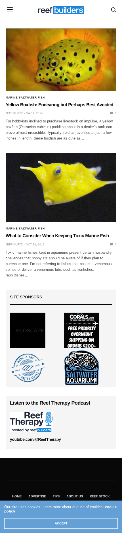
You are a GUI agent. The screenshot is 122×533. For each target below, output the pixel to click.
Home (17, 496)
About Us (74, 496)
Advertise (37, 496)
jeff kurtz (14, 113)
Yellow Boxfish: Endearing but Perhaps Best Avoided (59, 104)
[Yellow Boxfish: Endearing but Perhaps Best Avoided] (61, 59)
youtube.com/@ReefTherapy (35, 439)
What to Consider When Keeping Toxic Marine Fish (57, 235)
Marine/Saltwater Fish (25, 97)
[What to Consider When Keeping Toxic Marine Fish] (61, 187)
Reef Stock (100, 496)
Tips (56, 496)
